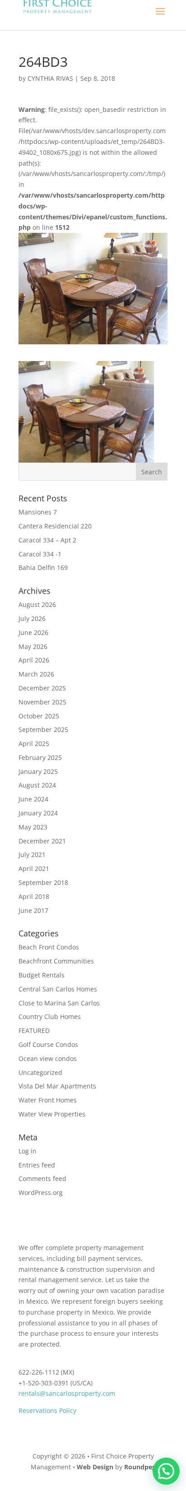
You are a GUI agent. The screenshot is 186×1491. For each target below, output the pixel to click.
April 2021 (34, 868)
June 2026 (33, 632)
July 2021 (32, 854)
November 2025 (42, 702)
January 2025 (38, 771)
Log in (28, 1151)
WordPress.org (41, 1192)
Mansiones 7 (38, 512)
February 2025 (40, 757)
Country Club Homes (50, 1016)
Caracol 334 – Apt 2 (47, 540)
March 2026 (36, 674)
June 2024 (33, 799)
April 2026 (34, 660)
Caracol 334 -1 (40, 554)
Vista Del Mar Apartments (57, 1086)
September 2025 (43, 729)
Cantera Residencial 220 (55, 526)
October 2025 (39, 716)
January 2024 (38, 813)
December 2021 (42, 841)
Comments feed (42, 1178)
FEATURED (34, 1030)
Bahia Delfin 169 (43, 567)
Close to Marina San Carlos (59, 1003)
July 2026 (32, 618)
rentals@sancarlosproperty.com (67, 1393)
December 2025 (42, 688)
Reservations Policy (47, 1410)
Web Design (95, 1467)
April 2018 (34, 896)
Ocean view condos (48, 1058)
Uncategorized (40, 1072)
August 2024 (37, 785)
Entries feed (37, 1165)
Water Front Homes (48, 1100)
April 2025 (34, 743)
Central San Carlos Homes (58, 989)
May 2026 (33, 646)
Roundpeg (140, 1467)
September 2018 (43, 882)
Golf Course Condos (48, 1044)
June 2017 (33, 910)
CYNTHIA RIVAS (50, 78)
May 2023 (33, 827)
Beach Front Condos (49, 947)
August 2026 (37, 604)
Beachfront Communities (56, 961)
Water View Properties (52, 1114)
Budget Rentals (42, 975)
